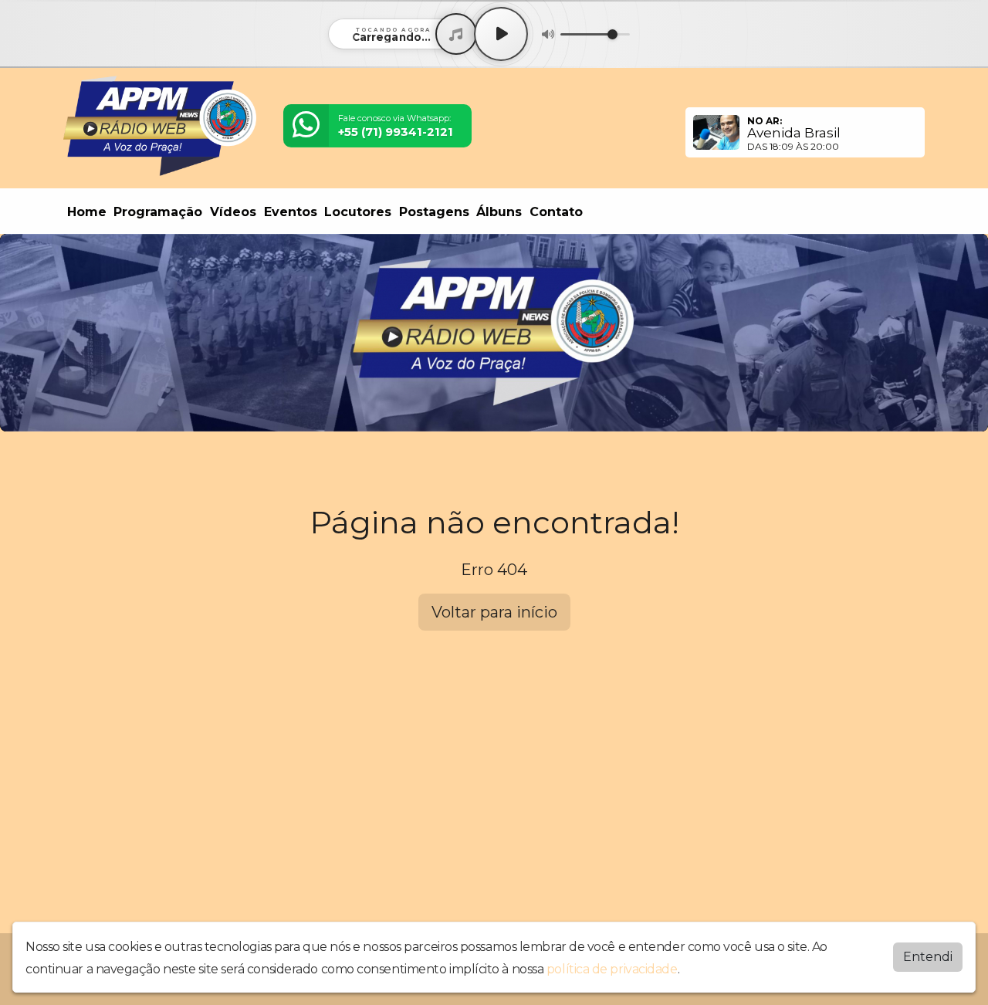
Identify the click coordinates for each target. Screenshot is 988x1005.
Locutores (357, 212)
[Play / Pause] (501, 34)
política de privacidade (612, 969)
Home (87, 212)
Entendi (927, 956)
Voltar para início (494, 612)
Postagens (434, 212)
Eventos (290, 212)
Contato (556, 212)
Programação (157, 212)
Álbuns (499, 212)
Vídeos (233, 212)
